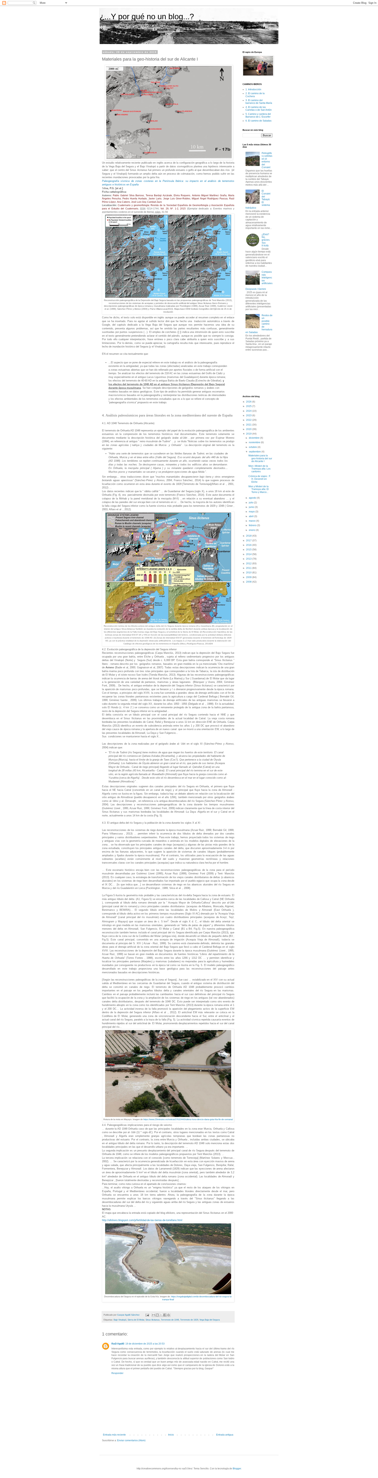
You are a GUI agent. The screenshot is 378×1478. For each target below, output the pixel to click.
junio (252, 507)
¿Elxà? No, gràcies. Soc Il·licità (266, 240)
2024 (249, 411)
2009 (249, 577)
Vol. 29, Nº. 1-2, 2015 (173, 208)
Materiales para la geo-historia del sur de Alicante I (260, 458)
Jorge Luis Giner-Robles (176, 198)
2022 (249, 420)
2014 (249, 554)
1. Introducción (253, 89)
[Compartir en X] (161, 1315)
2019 (249, 433)
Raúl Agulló (117, 1343)
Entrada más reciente (114, 1434)
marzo (252, 520)
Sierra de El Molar (136, 1320)
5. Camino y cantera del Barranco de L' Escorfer (258, 115)
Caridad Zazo (154, 202)
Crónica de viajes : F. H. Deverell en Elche (259, 479)
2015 (249, 549)
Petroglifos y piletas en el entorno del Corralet (267, 160)
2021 (249, 424)
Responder (117, 1373)
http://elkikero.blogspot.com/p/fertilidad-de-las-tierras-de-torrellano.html (142, 1220)
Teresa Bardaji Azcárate (159, 195)
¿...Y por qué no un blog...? (147, 16)
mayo (252, 511)
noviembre (255, 442)
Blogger (237, 1468)
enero (252, 530)
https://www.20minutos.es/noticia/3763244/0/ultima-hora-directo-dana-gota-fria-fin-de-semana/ (188, 1119)
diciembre (254, 437)
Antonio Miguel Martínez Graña (209, 195)
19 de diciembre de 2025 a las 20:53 (145, 1343)
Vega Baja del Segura (209, 1320)
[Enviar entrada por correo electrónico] (147, 1315)
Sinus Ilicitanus (152, 1320)
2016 (249, 545)
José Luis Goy (138, 202)
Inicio (171, 1434)
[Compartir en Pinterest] (168, 1315)
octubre (253, 447)
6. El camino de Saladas (258, 120)
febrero (253, 525)
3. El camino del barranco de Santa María (259, 101)
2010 (249, 572)
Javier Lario (154, 198)
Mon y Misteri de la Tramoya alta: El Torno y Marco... (258, 489)
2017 (249, 540)
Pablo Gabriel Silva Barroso (128, 195)
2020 (249, 429)
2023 (249, 415)
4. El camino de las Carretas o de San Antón (259, 108)
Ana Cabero (123, 202)
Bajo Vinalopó (120, 1320)
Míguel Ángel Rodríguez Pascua (210, 198)
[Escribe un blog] (157, 1315)
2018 (249, 535)
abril (251, 516)
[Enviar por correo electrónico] (154, 1315)
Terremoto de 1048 (170, 1320)
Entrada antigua (224, 1434)
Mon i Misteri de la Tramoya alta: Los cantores (259, 469)
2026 (249, 401)
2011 (249, 568)
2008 (249, 581)
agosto (253, 497)
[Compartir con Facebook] (165, 1315)
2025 (249, 406)
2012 (249, 563)
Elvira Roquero (182, 195)
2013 (249, 558)
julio (251, 502)
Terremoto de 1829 (189, 1320)
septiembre (255, 451)
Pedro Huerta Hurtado (134, 198)
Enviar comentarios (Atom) (131, 1440)
